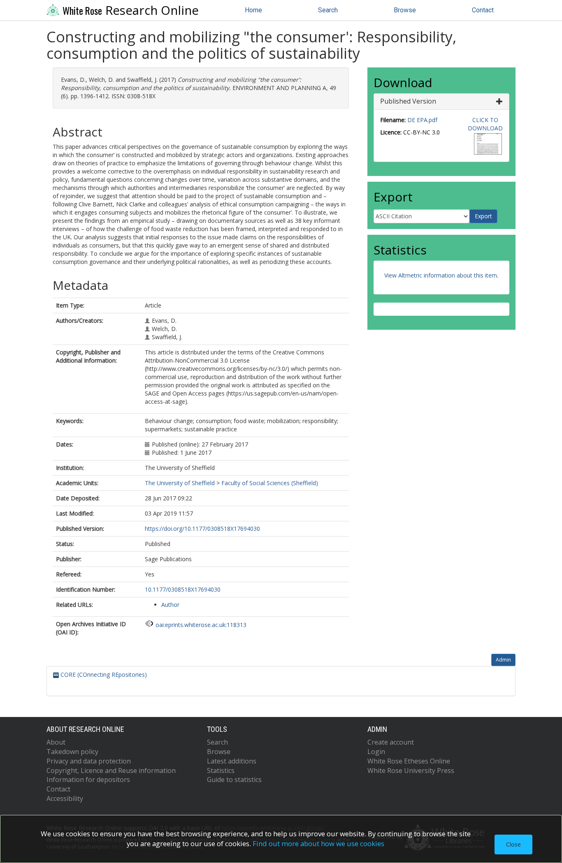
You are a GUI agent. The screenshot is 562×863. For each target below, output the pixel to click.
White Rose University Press (410, 770)
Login (376, 751)
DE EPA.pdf (422, 120)
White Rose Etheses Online (408, 761)
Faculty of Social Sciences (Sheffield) (269, 483)
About (55, 742)
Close (513, 844)
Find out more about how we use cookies (318, 843)
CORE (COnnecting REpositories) (103, 674)
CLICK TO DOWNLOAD (485, 124)
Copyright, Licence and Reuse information (111, 770)
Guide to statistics (234, 779)
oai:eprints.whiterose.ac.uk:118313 (201, 625)
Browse (405, 10)
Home (253, 10)
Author (170, 604)
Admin (503, 659)
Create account (390, 742)
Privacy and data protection (88, 761)
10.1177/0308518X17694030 (183, 589)
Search (328, 10)
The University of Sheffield (180, 483)
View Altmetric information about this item (440, 275)
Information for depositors (88, 779)
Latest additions (231, 761)
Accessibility (64, 798)
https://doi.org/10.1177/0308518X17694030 (202, 528)
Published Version (408, 101)
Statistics (221, 770)
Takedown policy (72, 751)
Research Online (131, 10)
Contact (483, 10)
